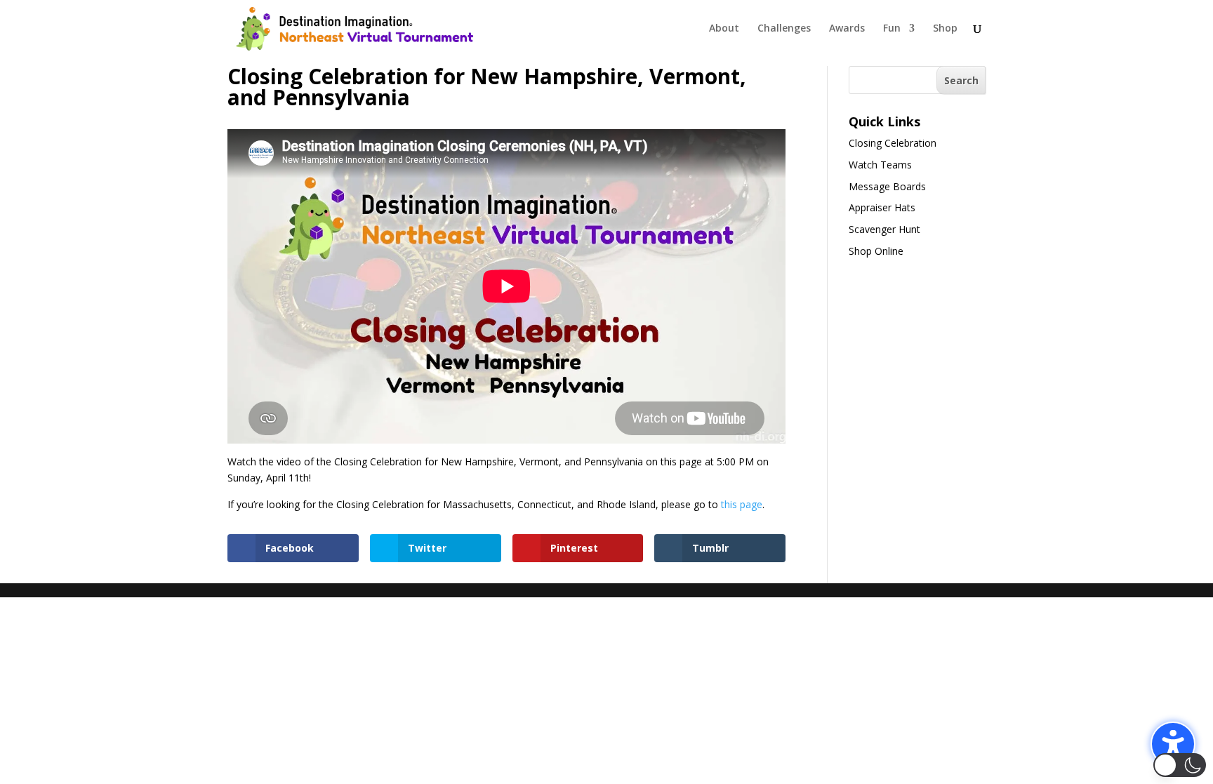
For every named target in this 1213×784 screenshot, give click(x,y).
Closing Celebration (892, 143)
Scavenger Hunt (884, 229)
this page (741, 504)
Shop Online (876, 251)
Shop (945, 28)
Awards (847, 28)
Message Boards (887, 186)
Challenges (784, 28)
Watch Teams (880, 164)
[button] (1173, 744)
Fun (892, 28)
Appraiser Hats (882, 207)
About (724, 28)
